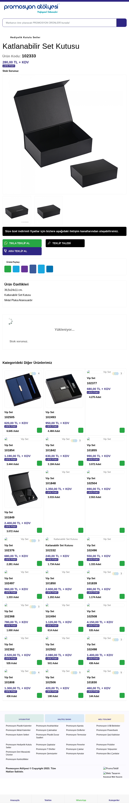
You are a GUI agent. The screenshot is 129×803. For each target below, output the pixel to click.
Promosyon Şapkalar (45, 744)
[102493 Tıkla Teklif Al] (80, 430)
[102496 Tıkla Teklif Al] (122, 563)
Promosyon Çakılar (75, 749)
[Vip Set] (23, 389)
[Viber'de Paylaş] (24, 269)
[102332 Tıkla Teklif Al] (80, 563)
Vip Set (8, 412)
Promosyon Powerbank (107, 730)
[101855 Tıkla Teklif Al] (122, 463)
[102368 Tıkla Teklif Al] (39, 629)
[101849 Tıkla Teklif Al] (39, 530)
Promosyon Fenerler (75, 744)
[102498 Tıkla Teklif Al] (122, 662)
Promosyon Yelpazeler (106, 749)
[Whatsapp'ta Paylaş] (7, 269)
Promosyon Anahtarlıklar (47, 726)
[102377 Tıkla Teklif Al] (122, 430)
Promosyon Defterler (75, 730)
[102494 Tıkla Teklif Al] (80, 629)
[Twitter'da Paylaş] (41, 269)
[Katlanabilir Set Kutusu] (64, 539)
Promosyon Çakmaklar (46, 730)
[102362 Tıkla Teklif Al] (39, 662)
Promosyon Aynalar (75, 753)
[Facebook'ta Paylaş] (33, 269)
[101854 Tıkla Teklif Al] (39, 463)
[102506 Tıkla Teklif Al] (80, 695)
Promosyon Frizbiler (105, 744)
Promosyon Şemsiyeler (46, 753)
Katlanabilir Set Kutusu (59, 545)
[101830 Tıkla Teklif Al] (122, 695)
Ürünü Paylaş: (13, 262)
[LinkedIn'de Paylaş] (49, 269)
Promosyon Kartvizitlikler (17, 759)
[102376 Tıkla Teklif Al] (39, 563)
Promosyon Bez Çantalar (107, 753)
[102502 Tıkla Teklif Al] (80, 662)
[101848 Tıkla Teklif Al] (80, 530)
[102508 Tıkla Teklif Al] (122, 629)
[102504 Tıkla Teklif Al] (122, 530)
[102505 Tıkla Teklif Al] (39, 430)
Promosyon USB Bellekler (108, 726)
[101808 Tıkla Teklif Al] (39, 695)
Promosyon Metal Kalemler (18, 730)
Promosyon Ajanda (74, 726)
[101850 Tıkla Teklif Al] (80, 596)
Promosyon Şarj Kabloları (108, 735)
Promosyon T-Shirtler (45, 749)
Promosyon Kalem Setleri (17, 735)
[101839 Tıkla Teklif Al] (122, 596)
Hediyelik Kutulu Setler (25, 37)
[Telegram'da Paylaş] (16, 269)
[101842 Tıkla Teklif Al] (80, 463)
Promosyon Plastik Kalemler (19, 726)
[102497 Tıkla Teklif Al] (39, 596)
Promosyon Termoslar (76, 735)
